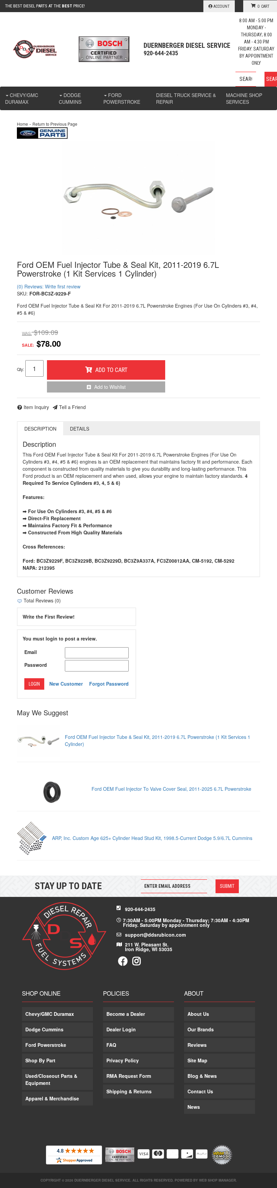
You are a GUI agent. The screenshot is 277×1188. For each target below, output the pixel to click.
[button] (256, 79)
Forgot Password (109, 683)
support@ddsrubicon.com (155, 934)
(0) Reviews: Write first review (48, 286)
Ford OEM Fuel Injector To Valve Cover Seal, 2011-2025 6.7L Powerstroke (171, 788)
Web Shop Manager (217, 1180)
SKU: (22, 293)
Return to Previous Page (54, 124)
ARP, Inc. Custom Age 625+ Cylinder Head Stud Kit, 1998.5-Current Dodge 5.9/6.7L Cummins (152, 838)
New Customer (66, 683)
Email (30, 652)
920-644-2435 (140, 909)
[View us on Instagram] (136, 962)
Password (35, 664)
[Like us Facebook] (123, 962)
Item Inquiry (36, 407)
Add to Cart (111, 369)
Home (22, 124)
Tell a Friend (72, 407)
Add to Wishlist (110, 386)
